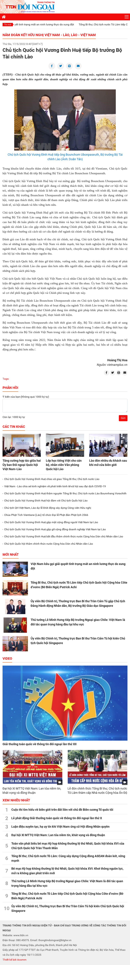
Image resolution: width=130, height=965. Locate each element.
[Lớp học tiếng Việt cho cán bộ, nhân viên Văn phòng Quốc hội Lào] (65, 445)
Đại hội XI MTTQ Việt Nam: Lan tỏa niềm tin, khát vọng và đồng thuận (58, 835)
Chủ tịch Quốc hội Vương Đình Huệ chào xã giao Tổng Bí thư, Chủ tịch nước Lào (51, 479)
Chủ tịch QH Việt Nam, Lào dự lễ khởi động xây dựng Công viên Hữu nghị (47, 507)
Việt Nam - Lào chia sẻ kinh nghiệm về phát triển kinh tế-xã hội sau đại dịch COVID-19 (55, 486)
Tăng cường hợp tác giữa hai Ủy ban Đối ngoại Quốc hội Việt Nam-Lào (22, 465)
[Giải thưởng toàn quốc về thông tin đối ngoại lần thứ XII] (65, 703)
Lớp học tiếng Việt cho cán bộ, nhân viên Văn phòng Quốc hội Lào (64, 465)
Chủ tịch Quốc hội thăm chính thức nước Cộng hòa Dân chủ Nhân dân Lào (48, 543)
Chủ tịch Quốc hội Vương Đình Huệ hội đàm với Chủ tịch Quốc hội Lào (46, 500)
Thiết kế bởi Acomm (14, 959)
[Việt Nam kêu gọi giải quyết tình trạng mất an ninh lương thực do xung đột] (15, 569)
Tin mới (7, 24)
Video (7, 658)
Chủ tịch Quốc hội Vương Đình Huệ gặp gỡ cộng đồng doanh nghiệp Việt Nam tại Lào (55, 529)
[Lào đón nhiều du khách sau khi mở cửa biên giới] (108, 445)
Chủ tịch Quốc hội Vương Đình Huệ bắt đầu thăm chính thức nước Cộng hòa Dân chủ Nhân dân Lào (63, 536)
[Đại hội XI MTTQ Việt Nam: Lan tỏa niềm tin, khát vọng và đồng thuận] (32, 767)
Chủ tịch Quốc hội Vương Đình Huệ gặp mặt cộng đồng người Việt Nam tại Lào (51, 522)
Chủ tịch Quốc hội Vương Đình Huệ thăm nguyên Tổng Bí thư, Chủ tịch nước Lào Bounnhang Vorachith (65, 493)
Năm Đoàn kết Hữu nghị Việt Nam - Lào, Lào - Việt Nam (49, 35)
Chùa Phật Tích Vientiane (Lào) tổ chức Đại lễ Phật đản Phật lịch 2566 (46, 515)
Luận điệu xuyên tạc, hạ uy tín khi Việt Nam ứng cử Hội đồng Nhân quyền (60, 826)
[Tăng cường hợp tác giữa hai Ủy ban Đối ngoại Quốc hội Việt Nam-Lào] (22, 445)
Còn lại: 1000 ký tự (14, 417)
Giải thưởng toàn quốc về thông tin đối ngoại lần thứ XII (40, 744)
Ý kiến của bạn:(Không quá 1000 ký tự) (26, 396)
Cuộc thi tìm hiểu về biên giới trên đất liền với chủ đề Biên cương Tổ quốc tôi (62, 809)
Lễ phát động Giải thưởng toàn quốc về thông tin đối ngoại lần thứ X (56, 818)
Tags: (6, 378)
